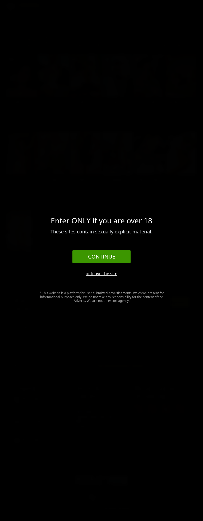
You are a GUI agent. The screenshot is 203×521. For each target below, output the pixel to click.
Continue (101, 256)
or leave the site (101, 273)
